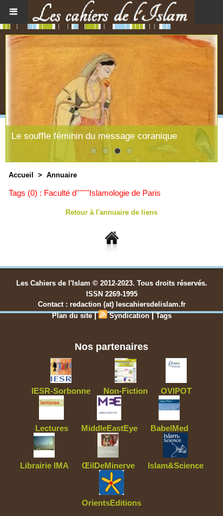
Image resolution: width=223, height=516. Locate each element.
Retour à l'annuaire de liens (111, 212)
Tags (164, 316)
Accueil (21, 175)
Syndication (129, 316)
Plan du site (72, 316)
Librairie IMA (44, 465)
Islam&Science (176, 465)
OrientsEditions (111, 502)
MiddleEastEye (109, 428)
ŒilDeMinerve (108, 465)
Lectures (51, 428)
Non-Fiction (125, 390)
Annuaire (62, 175)
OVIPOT (176, 390)
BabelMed (169, 428)
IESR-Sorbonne (60, 390)
